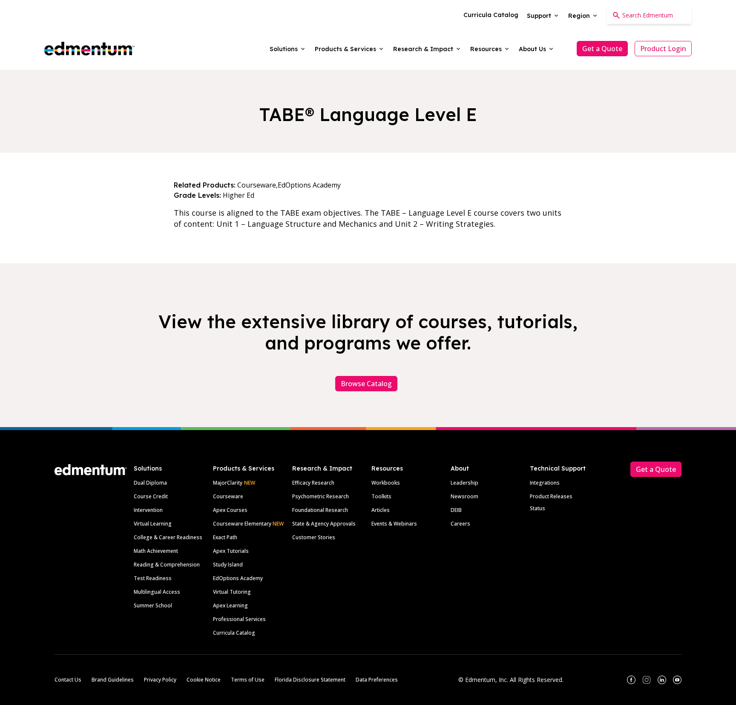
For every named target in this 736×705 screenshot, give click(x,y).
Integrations (545, 482)
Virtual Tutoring (232, 591)
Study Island (228, 564)
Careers (460, 523)
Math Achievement (156, 551)
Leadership (464, 482)
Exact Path (225, 537)
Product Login (663, 48)
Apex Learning (230, 605)
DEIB (456, 510)
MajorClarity (227, 482)
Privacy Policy (160, 679)
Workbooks (385, 482)
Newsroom (464, 496)
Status (537, 508)
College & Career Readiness (168, 537)
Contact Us (68, 679)
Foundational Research (320, 510)
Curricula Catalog (234, 632)
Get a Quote (602, 48)
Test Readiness (153, 578)
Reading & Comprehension (167, 564)
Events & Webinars (394, 523)
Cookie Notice (204, 679)
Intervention (148, 510)
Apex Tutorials (231, 551)
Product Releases (551, 496)
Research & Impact (322, 468)
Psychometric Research (320, 496)
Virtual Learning (153, 523)
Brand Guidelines (113, 679)
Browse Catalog (366, 383)
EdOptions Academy (238, 578)
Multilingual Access (157, 591)
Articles (380, 510)
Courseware (228, 496)
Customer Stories (313, 537)
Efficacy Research (313, 482)
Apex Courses (230, 510)
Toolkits (381, 496)
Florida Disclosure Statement (310, 679)
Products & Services (243, 468)
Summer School (153, 605)
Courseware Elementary (248, 523)
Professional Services (239, 619)
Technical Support (558, 468)
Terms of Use (247, 679)
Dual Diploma (150, 482)
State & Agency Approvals (324, 523)
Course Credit (151, 496)
